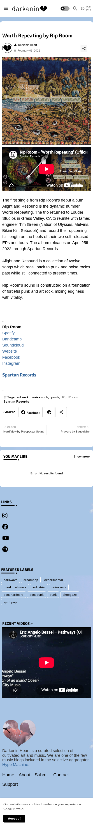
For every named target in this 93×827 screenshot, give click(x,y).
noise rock (40, 397)
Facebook (11, 357)
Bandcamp (12, 339)
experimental (53, 580)
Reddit (49, 412)
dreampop (30, 580)
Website (9, 351)
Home (8, 774)
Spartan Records (19, 375)
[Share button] (61, 412)
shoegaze (70, 594)
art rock (23, 397)
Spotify (8, 333)
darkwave (10, 580)
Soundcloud (13, 345)
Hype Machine (15, 764)
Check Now (11, 809)
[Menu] (6, 8)
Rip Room (69, 397)
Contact (61, 774)
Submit (42, 774)
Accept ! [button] (14, 818)
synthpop (10, 602)
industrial (39, 587)
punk (55, 397)
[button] (65, 8)
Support (10, 784)
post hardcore (13, 594)
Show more (82, 456)
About (24, 774)
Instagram (11, 363)
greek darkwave (15, 587)
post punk (37, 594)
